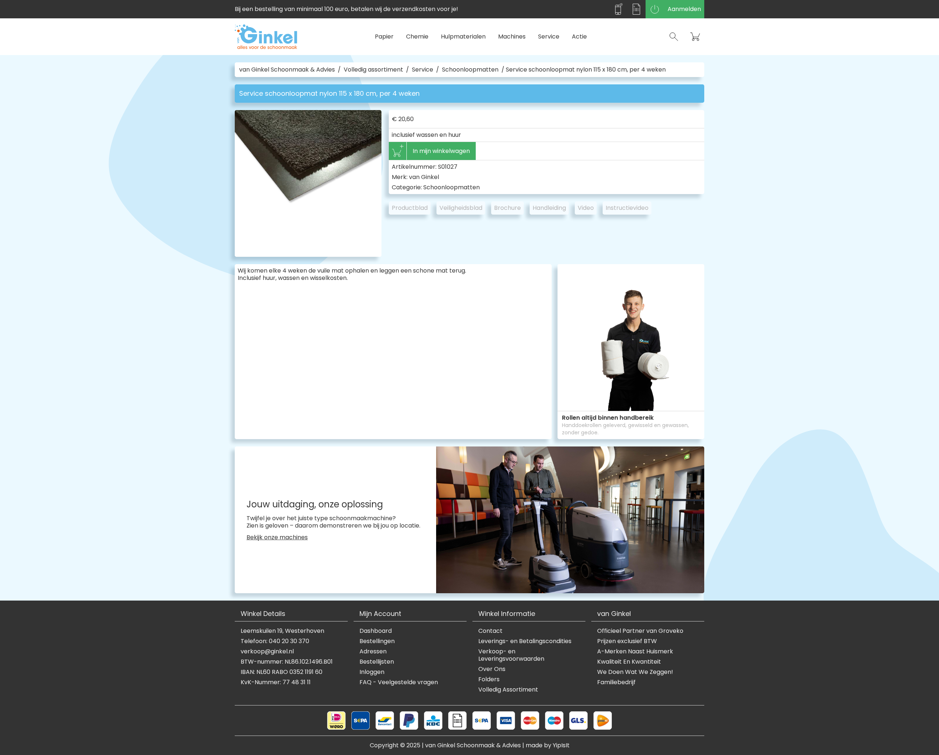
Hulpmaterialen (463, 36)
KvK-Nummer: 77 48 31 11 (276, 682)
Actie (579, 36)
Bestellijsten (376, 661)
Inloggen (371, 672)
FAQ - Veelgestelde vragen (398, 682)
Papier (384, 36)
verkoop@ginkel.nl (267, 651)
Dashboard (375, 631)
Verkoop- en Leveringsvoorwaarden (511, 655)
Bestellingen (377, 641)
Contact (490, 631)
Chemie (417, 36)
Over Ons (491, 669)
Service (548, 36)
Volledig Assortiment (508, 689)
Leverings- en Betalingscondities (524, 641)
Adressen (373, 651)
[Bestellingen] (636, 9)
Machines (512, 36)
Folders (489, 679)
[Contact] (618, 9)
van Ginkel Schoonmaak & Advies (287, 69)
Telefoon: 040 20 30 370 (275, 641)
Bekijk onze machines (277, 537)
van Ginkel (424, 177)
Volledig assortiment (373, 69)
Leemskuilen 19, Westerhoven (282, 631)
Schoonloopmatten (470, 69)
